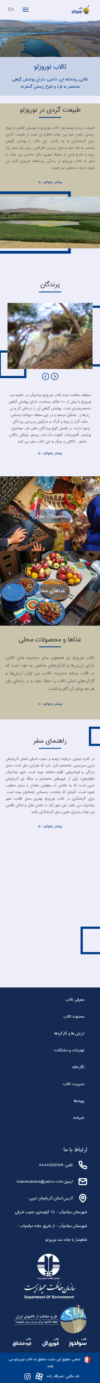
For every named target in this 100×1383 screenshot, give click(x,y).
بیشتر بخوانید (52, 182)
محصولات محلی (50, 516)
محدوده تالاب (74, 1016)
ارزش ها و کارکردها (69, 1033)
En (11, 9)
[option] (50, 336)
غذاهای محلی (50, 591)
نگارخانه (78, 1067)
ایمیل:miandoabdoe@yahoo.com (45, 1182)
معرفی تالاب (75, 1000)
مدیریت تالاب (73, 1084)
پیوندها (79, 1101)
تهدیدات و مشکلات (69, 1050)
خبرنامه (78, 1118)
